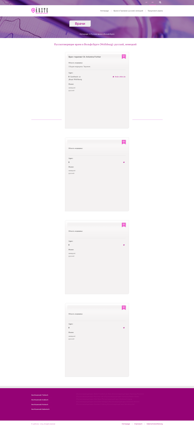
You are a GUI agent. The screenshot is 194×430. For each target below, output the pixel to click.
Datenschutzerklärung (155, 424)
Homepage (104, 11)
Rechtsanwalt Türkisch (39, 395)
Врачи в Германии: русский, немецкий (128, 11)
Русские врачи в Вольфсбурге (102, 34)
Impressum (138, 424)
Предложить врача (155, 11)
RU (152, 2)
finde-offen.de (120, 77)
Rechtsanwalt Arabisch (39, 400)
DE (146, 2)
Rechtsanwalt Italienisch (40, 409)
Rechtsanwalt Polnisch (39, 404)
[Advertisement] (47, 85)
